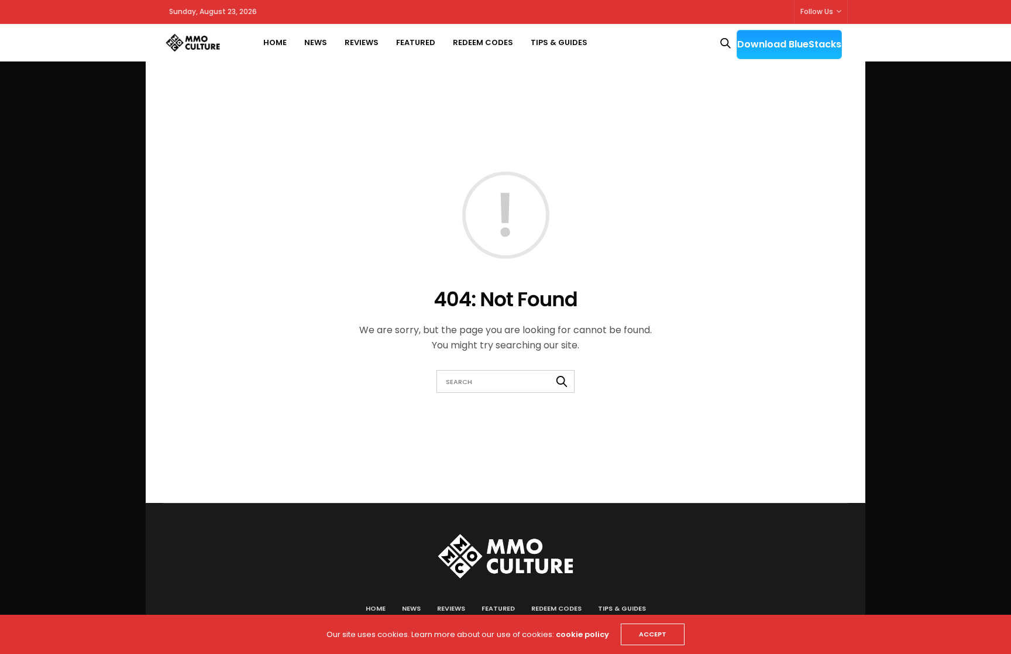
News (315, 42)
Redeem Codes (483, 42)
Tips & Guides (559, 42)
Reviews (362, 42)
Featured (415, 42)
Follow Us (816, 11)
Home (275, 42)
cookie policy (582, 634)
